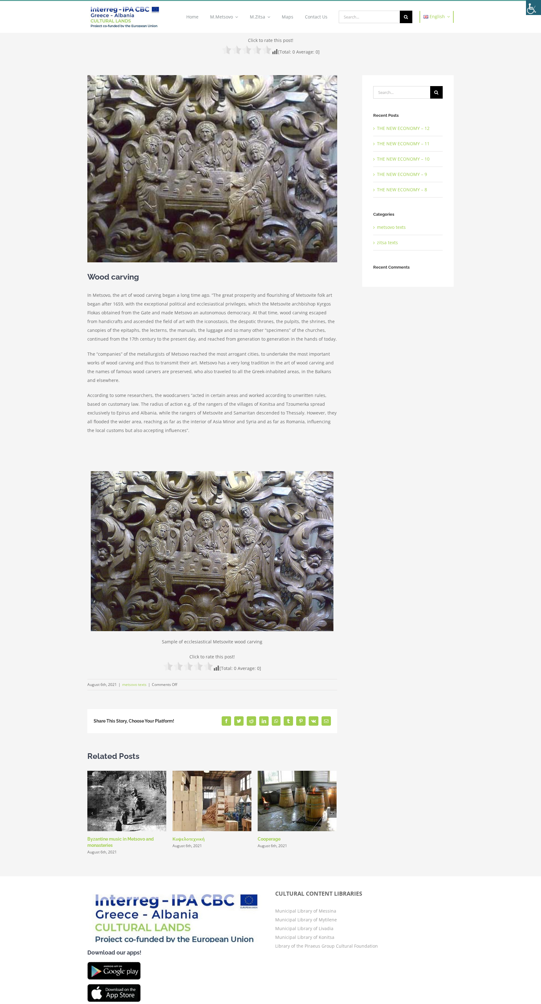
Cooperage (269, 839)
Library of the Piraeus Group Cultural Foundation (326, 946)
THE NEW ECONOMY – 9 (402, 174)
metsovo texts (134, 684)
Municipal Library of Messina (305, 911)
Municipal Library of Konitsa (304, 937)
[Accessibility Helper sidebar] (533, 7)
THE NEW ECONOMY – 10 (403, 159)
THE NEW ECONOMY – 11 (403, 144)
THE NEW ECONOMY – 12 (403, 128)
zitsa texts (387, 242)
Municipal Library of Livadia (304, 928)
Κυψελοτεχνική (189, 839)
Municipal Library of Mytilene (306, 920)
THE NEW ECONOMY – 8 (402, 190)
